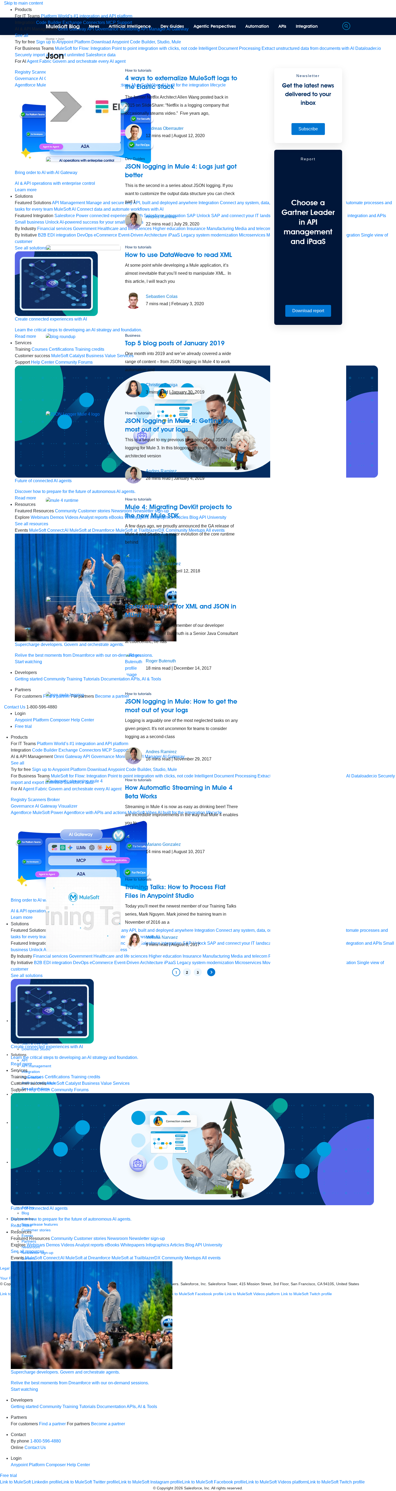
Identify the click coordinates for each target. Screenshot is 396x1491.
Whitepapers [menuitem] (132, 1245)
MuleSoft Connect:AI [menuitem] (44, 1258)
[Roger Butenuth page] (133, 664)
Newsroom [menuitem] (117, 1238)
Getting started (29, 679)
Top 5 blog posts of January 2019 (175, 343)
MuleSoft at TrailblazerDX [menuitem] (136, 1258)
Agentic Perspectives (215, 26)
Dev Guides (172, 26)
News (94, 26)
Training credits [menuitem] (85, 1077)
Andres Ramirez (161, 216)
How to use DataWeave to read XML (178, 255)
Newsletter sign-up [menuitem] (147, 1238)
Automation (257, 26)
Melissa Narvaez (162, 937)
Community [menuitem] (62, 1238)
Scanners (37, 799)
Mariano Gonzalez (163, 563)
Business (132, 335)
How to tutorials (138, 70)
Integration (307, 26)
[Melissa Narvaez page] (133, 941)
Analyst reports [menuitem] (89, 1245)
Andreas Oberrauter (164, 128)
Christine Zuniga (162, 385)
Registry (23, 72)
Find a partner (52, 1424)
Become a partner (108, 1424)
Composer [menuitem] (56, 1464)
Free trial (23, 726)
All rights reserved (226, 1488)
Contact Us (14, 707)
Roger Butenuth (161, 661)
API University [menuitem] (208, 1245)
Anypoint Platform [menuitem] (32, 720)
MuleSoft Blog (63, 26)
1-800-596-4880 (45, 1441)
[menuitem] (86, 16)
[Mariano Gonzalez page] (133, 567)
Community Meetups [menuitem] (181, 1258)
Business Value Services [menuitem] (106, 1083)
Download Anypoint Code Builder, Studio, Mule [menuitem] (136, 42)
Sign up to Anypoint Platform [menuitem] (63, 42)
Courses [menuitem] (35, 1077)
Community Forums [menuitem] (70, 1089)
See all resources (31, 524)
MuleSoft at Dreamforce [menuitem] (87, 1258)
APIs (282, 26)
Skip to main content (23, 3)
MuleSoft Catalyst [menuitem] (64, 1083)
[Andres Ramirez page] (133, 220)
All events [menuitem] (211, 1258)
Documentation (111, 1406)
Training (70, 1406)
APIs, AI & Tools (142, 1406)
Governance (26, 78)
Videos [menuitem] (67, 1245)
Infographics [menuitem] (157, 1245)
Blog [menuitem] (189, 1245)
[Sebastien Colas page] (133, 300)
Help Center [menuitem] (38, 1089)
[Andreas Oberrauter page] (133, 132)
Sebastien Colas (162, 296)
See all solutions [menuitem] (31, 248)
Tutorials (87, 1406)
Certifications (57, 1077)
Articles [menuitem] (177, 1245)
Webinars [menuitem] (36, 1245)
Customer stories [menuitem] (90, 1238)
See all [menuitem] (21, 35)
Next (211, 972)
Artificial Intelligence (130, 26)
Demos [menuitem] (53, 1245)
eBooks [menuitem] (112, 1245)
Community (50, 1406)
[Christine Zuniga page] (133, 388)
